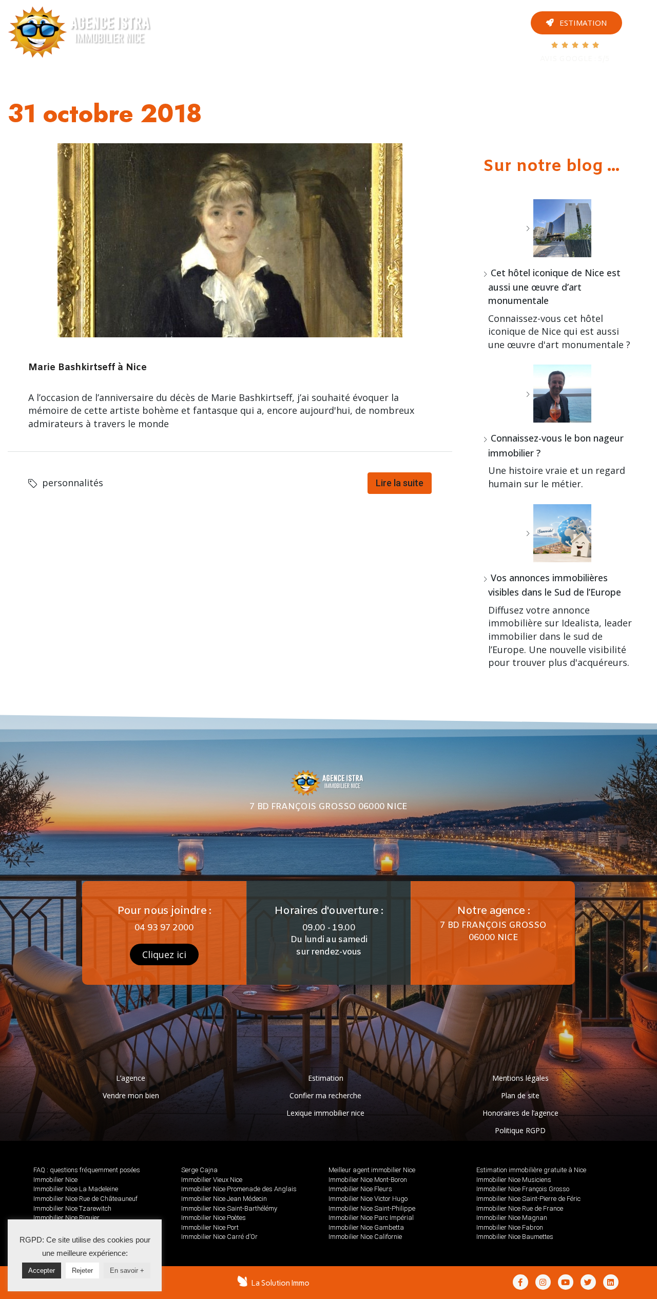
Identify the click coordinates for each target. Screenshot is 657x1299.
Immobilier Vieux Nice (211, 1179)
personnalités (72, 482)
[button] (576, 22)
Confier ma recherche (325, 1095)
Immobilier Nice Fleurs (360, 1189)
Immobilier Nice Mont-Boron (367, 1179)
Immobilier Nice (55, 1179)
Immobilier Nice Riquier (66, 1217)
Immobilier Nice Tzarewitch (72, 1208)
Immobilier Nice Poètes (213, 1217)
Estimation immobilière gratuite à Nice (531, 1170)
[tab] (233, 31)
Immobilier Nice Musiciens (513, 1179)
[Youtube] (640, 14)
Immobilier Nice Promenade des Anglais (239, 1189)
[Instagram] (640, 48)
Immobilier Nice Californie (365, 1236)
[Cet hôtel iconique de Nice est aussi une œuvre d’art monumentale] (558, 228)
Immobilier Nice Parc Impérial (371, 1217)
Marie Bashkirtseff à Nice (87, 367)
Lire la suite (399, 482)
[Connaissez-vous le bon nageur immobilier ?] (558, 394)
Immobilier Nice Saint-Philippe (371, 1208)
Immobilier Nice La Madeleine (75, 1189)
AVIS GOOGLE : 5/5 (575, 59)
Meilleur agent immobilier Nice (371, 1170)
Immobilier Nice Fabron (509, 1227)
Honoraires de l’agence (520, 1113)
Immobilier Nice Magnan (511, 1217)
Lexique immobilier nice (325, 1113)
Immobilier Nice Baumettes (514, 1236)
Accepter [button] (41, 1270)
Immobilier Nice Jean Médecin (224, 1198)
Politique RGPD (520, 1130)
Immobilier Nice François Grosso (522, 1189)
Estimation (325, 1078)
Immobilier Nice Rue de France (519, 1208)
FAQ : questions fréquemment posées (86, 1170)
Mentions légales (520, 1078)
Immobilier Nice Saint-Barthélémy (229, 1208)
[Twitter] (640, 65)
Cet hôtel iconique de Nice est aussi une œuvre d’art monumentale (554, 286)
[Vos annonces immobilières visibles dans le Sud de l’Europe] (558, 533)
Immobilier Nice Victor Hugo (368, 1198)
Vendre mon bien (131, 1095)
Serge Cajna (199, 1170)
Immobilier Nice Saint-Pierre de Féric (528, 1198)
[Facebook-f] (520, 1282)
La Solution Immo (281, 1283)
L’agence (130, 1078)
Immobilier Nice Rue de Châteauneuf (85, 1198)
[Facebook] (640, 31)
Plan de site (520, 1095)
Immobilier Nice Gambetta (366, 1227)
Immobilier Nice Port (210, 1227)
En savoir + (127, 1270)
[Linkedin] (611, 1282)
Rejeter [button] (82, 1270)
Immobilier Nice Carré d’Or (219, 1236)
